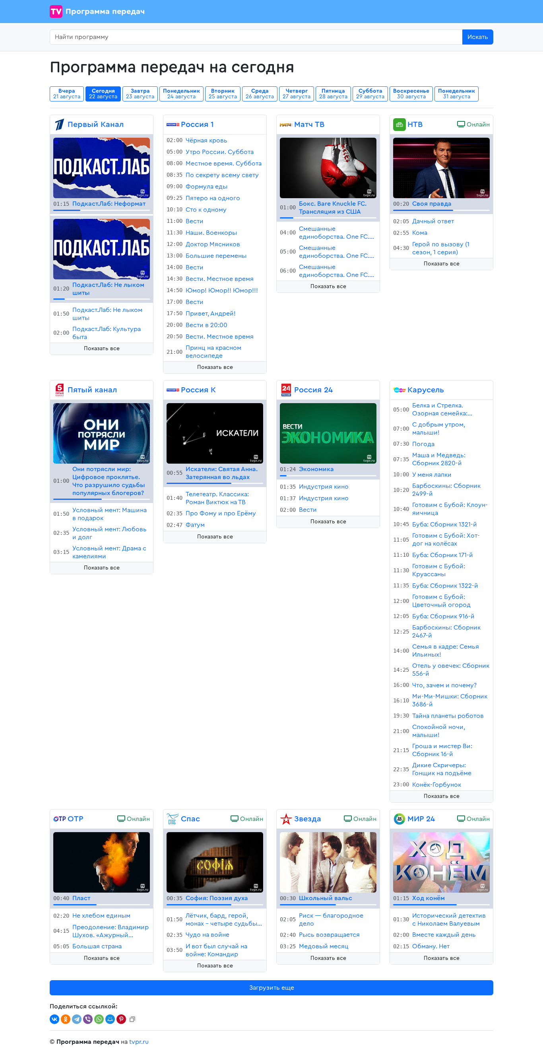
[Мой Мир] (110, 1019)
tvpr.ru (139, 1042)
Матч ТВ (309, 125)
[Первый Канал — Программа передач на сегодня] (59, 124)
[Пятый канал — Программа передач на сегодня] (59, 390)
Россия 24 (313, 390)
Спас (190, 819)
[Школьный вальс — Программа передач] (328, 862)
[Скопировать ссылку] (132, 1019)
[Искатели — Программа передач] (215, 433)
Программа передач (105, 12)
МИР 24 (421, 819)
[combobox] (256, 37)
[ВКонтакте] (54, 1019)
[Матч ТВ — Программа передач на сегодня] (286, 124)
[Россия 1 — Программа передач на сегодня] (173, 124)
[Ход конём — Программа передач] (441, 862)
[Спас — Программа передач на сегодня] (173, 819)
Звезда (307, 819)
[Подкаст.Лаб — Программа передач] (101, 167)
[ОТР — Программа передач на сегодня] (59, 819)
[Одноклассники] (65, 1019)
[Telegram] (76, 1019)
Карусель (425, 390)
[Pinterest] (121, 1019)
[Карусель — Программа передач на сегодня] (399, 390)
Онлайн (477, 124)
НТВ (415, 125)
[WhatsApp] (99, 1019)
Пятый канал (92, 390)
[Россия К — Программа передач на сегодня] (173, 390)
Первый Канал (96, 125)
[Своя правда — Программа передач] (441, 167)
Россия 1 (197, 125)
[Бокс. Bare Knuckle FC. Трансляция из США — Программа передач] (328, 167)
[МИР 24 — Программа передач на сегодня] (399, 819)
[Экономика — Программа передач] (328, 433)
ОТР (75, 819)
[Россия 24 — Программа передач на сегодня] (286, 390)
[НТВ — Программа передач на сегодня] (399, 124)
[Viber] (88, 1019)
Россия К (198, 390)
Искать (477, 37)
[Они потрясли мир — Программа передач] (101, 433)
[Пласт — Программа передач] (101, 862)
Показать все (102, 348)
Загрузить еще (271, 988)
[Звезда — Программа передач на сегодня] (286, 819)
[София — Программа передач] (215, 862)
